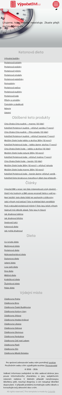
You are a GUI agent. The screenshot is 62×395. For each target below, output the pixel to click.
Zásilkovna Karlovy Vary (15, 311)
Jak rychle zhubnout (13, 230)
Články (31, 182)
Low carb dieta (11, 266)
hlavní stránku (14, 26)
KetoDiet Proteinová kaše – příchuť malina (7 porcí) (28, 157)
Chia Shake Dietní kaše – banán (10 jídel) (23, 161)
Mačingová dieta (12, 246)
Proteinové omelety (13, 75)
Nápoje (7, 108)
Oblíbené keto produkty (31, 117)
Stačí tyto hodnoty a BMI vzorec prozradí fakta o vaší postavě (31, 193)
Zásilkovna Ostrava (13, 328)
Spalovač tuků (11, 222)
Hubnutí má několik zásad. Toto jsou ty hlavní (25, 209)
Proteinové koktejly (13, 62)
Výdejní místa (31, 292)
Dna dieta (8, 271)
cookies (52, 362)
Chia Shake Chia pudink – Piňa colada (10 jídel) (26, 132)
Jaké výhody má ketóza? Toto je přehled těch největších (29, 201)
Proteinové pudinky (13, 91)
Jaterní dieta (10, 262)
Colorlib (51, 391)
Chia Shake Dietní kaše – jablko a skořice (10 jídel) (27, 148)
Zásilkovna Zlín (11, 348)
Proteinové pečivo (12, 87)
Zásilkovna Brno (11, 303)
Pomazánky (9, 83)
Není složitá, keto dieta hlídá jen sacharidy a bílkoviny (28, 197)
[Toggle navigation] (56, 4)
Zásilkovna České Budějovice (17, 307)
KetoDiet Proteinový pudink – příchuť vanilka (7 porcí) (29, 127)
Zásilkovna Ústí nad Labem (16, 340)
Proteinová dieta (11, 250)
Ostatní (7, 112)
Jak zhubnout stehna (13, 214)
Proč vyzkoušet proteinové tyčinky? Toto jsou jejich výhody (31, 205)
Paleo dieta (9, 287)
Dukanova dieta (11, 258)
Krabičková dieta (12, 279)
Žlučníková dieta (12, 283)
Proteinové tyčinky (12, 70)
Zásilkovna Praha (12, 298)
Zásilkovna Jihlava (12, 315)
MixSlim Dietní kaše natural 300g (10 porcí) (24, 152)
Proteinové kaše (11, 95)
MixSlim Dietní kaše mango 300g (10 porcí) (24, 169)
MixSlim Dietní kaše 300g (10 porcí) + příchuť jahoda (28, 165)
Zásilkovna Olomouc (13, 332)
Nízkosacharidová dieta (15, 254)
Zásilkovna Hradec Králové (16, 319)
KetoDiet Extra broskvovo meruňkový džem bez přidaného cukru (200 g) (31, 177)
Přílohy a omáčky (12, 100)
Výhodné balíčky (11, 58)
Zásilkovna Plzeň (11, 344)
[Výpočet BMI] (27, 4)
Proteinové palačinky (13, 79)
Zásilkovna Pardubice (14, 336)
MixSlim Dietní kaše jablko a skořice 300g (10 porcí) (27, 140)
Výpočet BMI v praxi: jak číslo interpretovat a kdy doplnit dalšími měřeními (31, 189)
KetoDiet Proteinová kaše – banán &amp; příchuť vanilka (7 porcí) (31, 173)
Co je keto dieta (11, 241)
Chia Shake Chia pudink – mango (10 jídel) (24, 123)
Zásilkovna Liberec (12, 323)
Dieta (31, 235)
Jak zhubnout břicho (13, 218)
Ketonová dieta (31, 51)
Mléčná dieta (10, 275)
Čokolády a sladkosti (13, 104)
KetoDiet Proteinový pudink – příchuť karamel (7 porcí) (29, 136)
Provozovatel (51, 365)
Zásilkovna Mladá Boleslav (16, 353)
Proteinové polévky (13, 66)
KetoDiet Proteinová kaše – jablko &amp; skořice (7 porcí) (30, 144)
